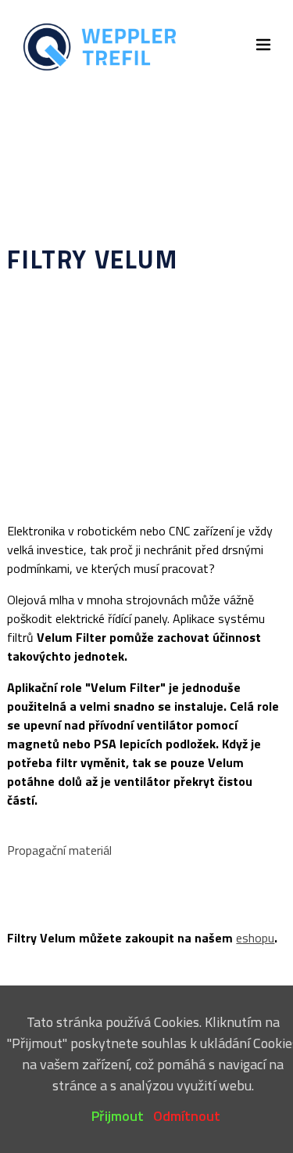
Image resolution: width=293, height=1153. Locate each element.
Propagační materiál (59, 850)
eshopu (255, 937)
